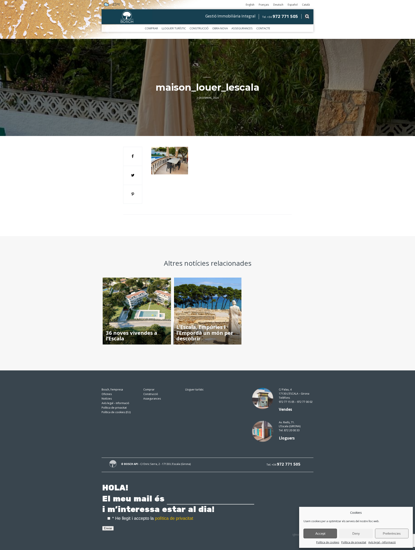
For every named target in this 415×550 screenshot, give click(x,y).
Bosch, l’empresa (112, 389)
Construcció (199, 28)
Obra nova (220, 28)
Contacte (263, 28)
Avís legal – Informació (382, 542)
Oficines (107, 394)
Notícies (107, 398)
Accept (320, 533)
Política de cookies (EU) (116, 412)
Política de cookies (327, 542)
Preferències (392, 533)
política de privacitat (174, 518)
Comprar (151, 28)
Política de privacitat (353, 542)
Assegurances (242, 28)
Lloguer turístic (174, 28)
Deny (356, 533)
